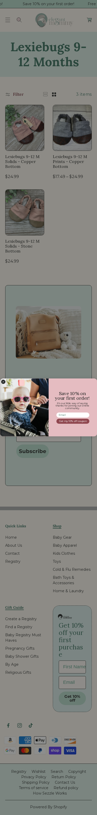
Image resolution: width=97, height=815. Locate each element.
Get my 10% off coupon (73, 421)
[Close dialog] (3, 382)
